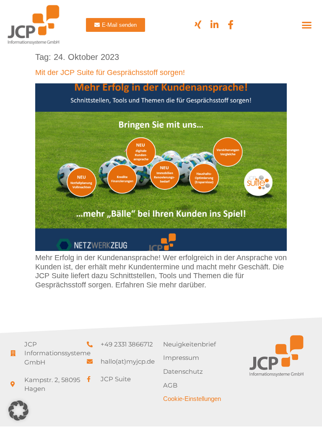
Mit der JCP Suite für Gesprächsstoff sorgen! (110, 72)
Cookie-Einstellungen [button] (192, 398)
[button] (307, 25)
